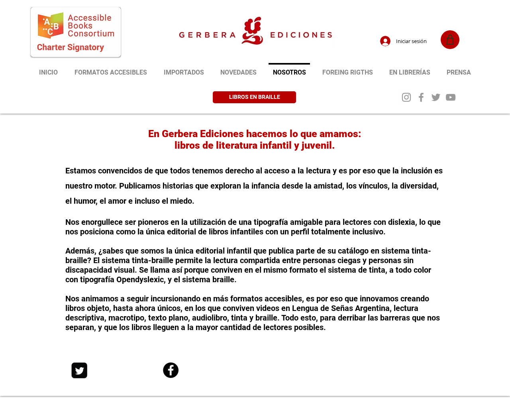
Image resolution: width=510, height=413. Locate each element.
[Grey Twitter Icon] (436, 97)
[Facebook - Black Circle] (170, 370)
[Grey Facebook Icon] (421, 97)
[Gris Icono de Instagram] (406, 97)
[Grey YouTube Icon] (451, 97)
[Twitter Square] (79, 370)
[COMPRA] (450, 39)
